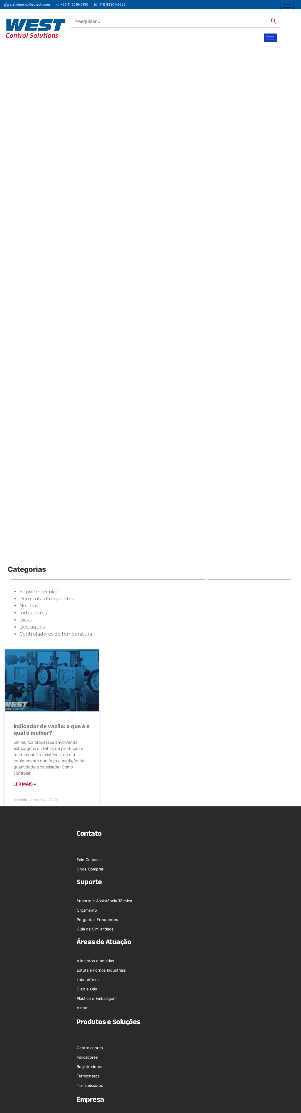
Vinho (82, 1007)
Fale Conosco (89, 859)
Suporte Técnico (38, 591)
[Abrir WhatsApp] (286, 1098)
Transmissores (90, 1085)
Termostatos (88, 1076)
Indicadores (33, 613)
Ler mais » (25, 783)
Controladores (90, 1047)
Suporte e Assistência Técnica (104, 900)
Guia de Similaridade (95, 929)
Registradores (89, 1066)
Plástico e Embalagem (96, 998)
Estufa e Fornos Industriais (101, 970)
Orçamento (87, 910)
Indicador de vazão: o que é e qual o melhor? (52, 729)
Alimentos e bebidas (95, 960)
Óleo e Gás (87, 989)
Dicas (25, 620)
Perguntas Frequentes (46, 598)
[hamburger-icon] (287, 6)
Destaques (32, 627)
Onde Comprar (90, 869)
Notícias (28, 606)
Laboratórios (88, 979)
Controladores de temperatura (55, 634)
